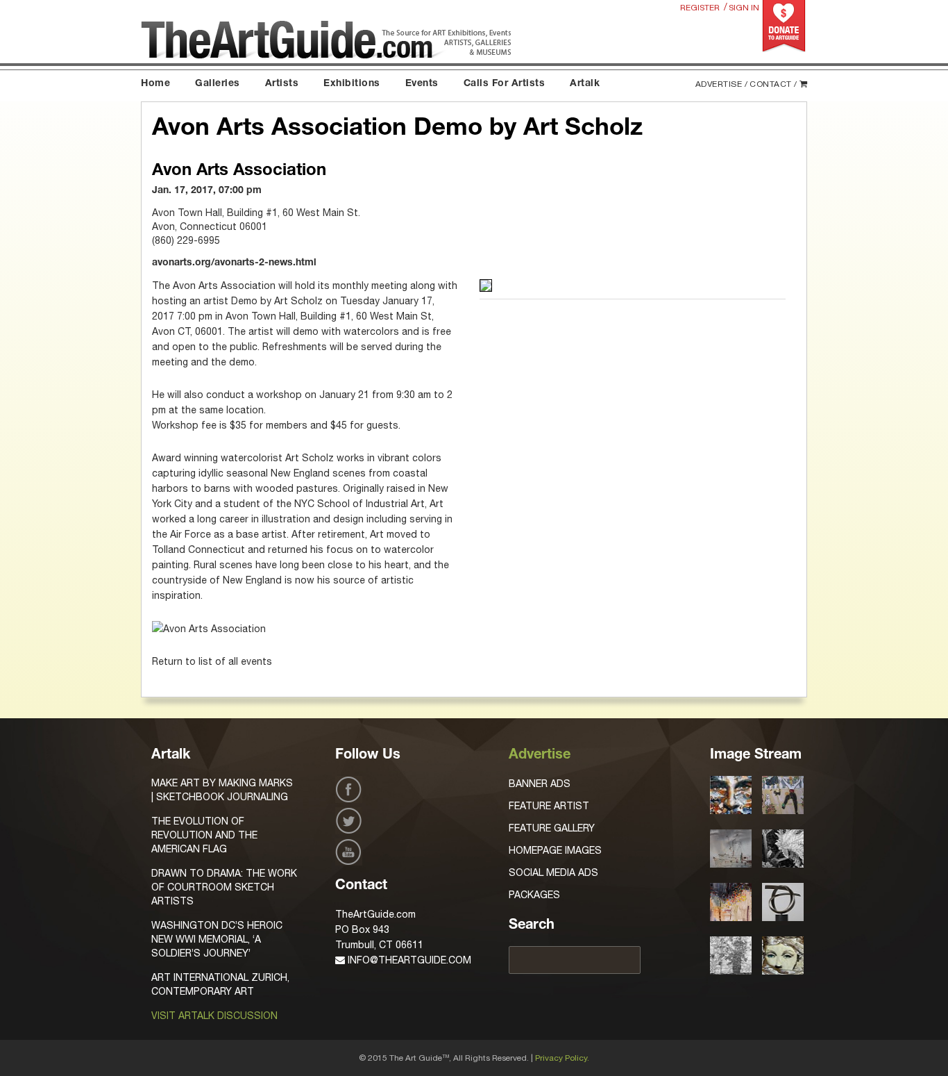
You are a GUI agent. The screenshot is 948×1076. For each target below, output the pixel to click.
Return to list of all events (212, 661)
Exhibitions (351, 84)
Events (422, 84)
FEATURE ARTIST (549, 805)
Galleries (217, 84)
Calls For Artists (504, 84)
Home (155, 84)
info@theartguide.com (408, 960)
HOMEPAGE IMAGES (555, 850)
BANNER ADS (539, 783)
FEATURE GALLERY (552, 828)
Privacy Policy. (562, 1058)
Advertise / (721, 84)
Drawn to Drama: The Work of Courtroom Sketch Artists (224, 887)
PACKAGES (534, 894)
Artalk (585, 84)
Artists (282, 84)
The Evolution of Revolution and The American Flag (204, 835)
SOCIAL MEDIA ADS (553, 872)
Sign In (744, 8)
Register (700, 8)
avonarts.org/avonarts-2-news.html (234, 263)
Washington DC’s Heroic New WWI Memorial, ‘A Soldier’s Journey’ (216, 939)
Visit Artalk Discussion (214, 1015)
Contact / (773, 84)
